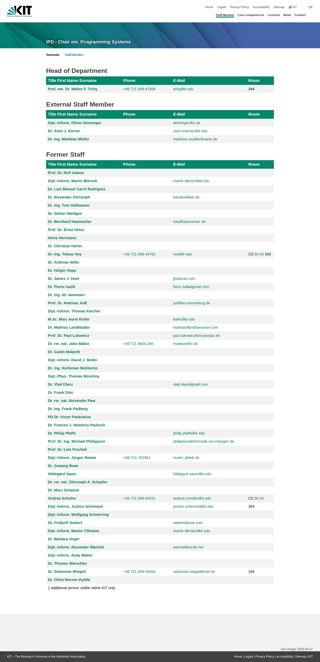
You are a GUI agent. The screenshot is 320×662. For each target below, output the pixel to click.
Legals (221, 7)
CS (256, 498)
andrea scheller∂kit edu (192, 498)
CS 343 (259, 254)
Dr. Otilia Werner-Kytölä (69, 580)
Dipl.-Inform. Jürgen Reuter (72, 458)
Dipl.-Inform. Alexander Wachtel (76, 547)
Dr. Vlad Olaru (60, 384)
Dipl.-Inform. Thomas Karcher (74, 311)
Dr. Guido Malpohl (64, 352)
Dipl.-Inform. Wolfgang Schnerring (78, 515)
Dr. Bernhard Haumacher (69, 222)
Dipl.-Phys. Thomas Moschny (73, 376)
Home (209, 7)
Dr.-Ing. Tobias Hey (64, 254)
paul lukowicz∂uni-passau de (196, 335)
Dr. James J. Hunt (63, 279)
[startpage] (311, 15)
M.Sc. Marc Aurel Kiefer (69, 319)
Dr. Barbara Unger (64, 539)
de (311, 7)
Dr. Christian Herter (65, 246)
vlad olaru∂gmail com (190, 384)
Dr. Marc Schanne (63, 490)
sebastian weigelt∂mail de (194, 572)
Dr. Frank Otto (60, 392)
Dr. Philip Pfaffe (62, 433)
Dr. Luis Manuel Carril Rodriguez (77, 189)
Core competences (251, 15)
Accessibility (261, 7)
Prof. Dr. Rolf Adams (66, 173)
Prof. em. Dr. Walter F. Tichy (72, 89)
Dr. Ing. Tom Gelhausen (68, 205)
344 (251, 89)
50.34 (259, 254)
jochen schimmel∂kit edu (193, 506)
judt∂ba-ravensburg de (191, 303)
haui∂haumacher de (189, 222)
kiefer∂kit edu (184, 319)
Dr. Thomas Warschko (67, 563)
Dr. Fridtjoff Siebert (65, 523)
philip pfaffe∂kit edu (189, 433)
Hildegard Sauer (62, 474)
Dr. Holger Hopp (62, 270)
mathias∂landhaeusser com (195, 327)
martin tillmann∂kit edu (191, 531)
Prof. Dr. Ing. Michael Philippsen (76, 441)
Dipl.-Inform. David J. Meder (73, 360)
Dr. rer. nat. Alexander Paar (72, 401)
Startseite (52, 54)
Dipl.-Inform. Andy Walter (70, 555)
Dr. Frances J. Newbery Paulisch (76, 425)
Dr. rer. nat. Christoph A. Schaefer (78, 482)
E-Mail (179, 80)
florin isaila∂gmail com (191, 287)
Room (254, 80)
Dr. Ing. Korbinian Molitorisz (73, 368)
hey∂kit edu (182, 254)
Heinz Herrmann (62, 238)
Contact (300, 15)
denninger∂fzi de (186, 123)
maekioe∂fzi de (185, 344)
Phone (129, 80)
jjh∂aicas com (184, 279)
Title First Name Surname (72, 80)
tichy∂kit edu (183, 89)
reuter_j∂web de (186, 458)
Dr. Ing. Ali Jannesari (66, 295)
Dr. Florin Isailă (61, 287)
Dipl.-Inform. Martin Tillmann (73, 531)
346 (251, 572)
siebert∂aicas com (188, 523)
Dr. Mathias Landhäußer (69, 327)
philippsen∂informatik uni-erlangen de (203, 441)
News (287, 15)
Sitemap (279, 7)
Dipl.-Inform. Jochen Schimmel (75, 506)
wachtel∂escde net (188, 547)
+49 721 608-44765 (139, 254)
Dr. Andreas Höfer (63, 262)
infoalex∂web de (186, 197)
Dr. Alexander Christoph (69, 197)
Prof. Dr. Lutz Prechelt (67, 449)
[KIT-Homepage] (19, 11)
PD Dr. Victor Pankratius (69, 417)
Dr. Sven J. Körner (64, 131)
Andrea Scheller (62, 498)
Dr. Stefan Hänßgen (65, 213)
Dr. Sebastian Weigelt (67, 572)
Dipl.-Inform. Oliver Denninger (74, 123)
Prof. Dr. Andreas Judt (67, 303)
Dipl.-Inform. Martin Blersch (72, 181)
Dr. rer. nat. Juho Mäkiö (68, 344)
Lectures (274, 15)
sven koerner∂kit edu (190, 131)
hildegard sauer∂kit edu (192, 474)
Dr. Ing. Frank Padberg (68, 409)
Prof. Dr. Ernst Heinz (66, 230)
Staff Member (225, 15)
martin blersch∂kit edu (191, 181)
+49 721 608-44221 (139, 498)
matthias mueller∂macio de (195, 139)
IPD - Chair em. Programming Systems (88, 41)
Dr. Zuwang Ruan (63, 466)
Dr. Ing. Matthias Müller (68, 139)
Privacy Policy (239, 7)
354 (251, 506)
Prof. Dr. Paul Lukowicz (68, 335)
